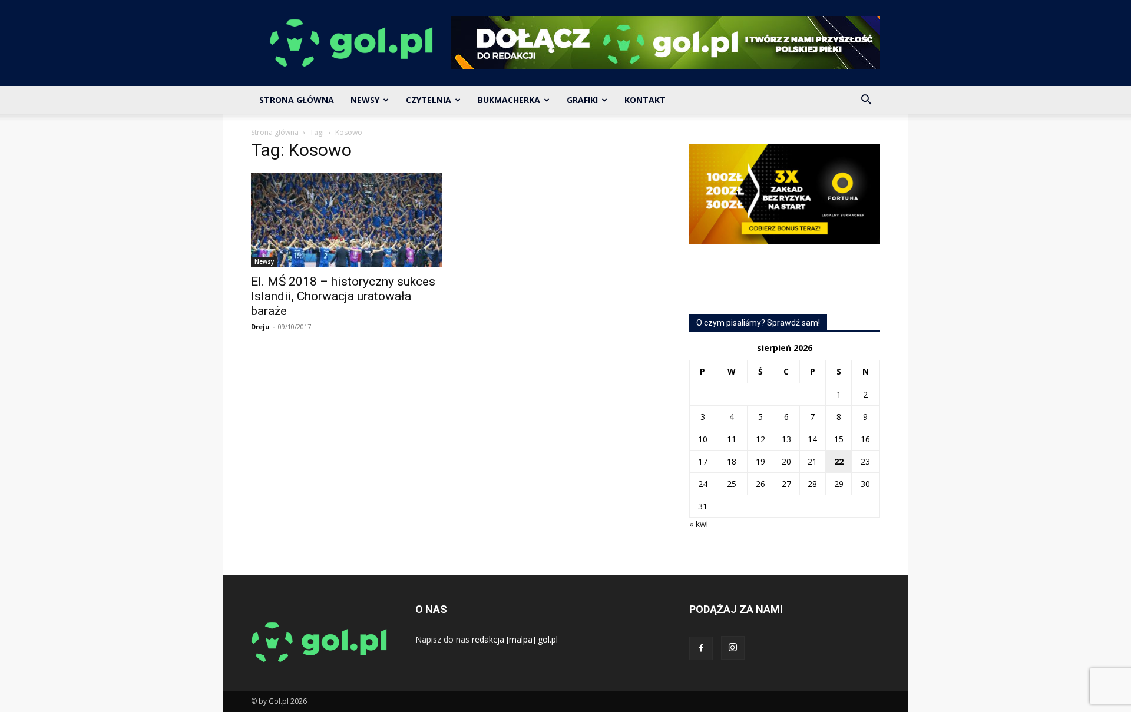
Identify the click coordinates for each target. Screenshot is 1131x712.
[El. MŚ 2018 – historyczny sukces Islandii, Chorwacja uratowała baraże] (346, 220)
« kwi (698, 523)
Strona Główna (296, 99)
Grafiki (582, 99)
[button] (866, 101)
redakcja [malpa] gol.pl (515, 639)
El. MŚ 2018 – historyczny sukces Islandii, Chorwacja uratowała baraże (343, 296)
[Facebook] (701, 648)
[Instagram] (733, 648)
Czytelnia (428, 99)
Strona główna (275, 132)
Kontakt (645, 99)
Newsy (364, 99)
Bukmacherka (509, 99)
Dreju (260, 326)
